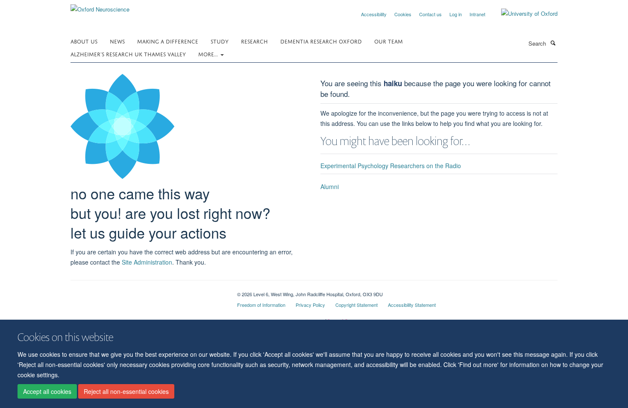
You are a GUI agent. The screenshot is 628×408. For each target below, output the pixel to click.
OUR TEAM (388, 41)
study (220, 41)
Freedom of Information (261, 304)
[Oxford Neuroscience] (99, 6)
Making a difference (167, 41)
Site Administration (147, 262)
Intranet (477, 14)
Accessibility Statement (412, 304)
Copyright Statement (356, 304)
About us (83, 41)
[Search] (553, 42)
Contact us (430, 14)
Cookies (402, 14)
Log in (455, 14)
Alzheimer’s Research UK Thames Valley (128, 54)
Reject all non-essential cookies (126, 391)
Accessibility (374, 14)
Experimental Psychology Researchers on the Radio (390, 165)
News (117, 41)
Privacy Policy (310, 304)
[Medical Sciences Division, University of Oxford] (147, 291)
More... (209, 54)
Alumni (329, 186)
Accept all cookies (47, 391)
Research (254, 41)
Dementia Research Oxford (321, 41)
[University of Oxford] (523, 14)
